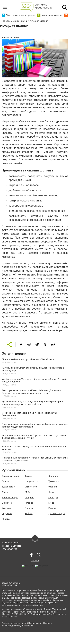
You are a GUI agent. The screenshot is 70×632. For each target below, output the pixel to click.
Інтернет (29, 497)
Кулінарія (6, 508)
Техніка (28, 476)
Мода (51, 503)
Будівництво (8, 486)
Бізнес (5, 492)
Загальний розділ (11, 476)
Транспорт (53, 481)
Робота (28, 513)
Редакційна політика (23, 626)
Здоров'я (53, 476)
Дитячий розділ (56, 513)
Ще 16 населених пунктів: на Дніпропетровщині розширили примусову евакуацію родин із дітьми (32, 403)
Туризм (5, 481)
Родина (52, 508)
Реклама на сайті (10, 543)
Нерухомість (31, 481)
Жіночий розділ (10, 497)
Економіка (7, 503)
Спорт (51, 492)
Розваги (52, 486)
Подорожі (7, 513)
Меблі (28, 492)
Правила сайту (35, 623)
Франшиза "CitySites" (12, 546)
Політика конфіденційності (15, 623)
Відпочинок (31, 486)
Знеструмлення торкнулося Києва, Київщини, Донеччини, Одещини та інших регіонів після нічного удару (31, 391)
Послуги (29, 508)
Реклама (6, 519)
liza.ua (5, 136)
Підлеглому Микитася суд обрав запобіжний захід (28, 359)
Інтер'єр (29, 503)
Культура (53, 497)
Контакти (35, 560)
